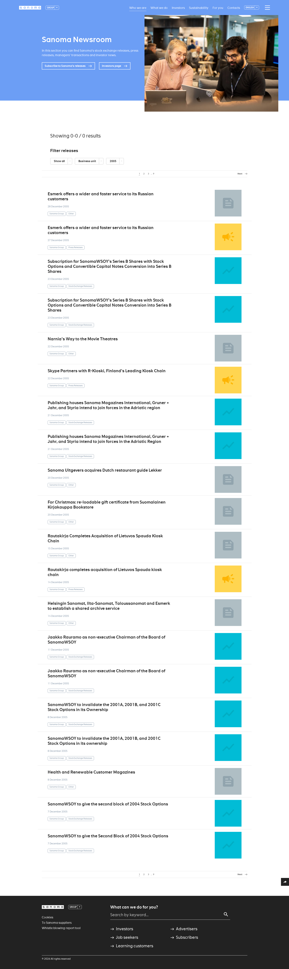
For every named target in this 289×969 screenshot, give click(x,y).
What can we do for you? (134, 907)
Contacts (233, 8)
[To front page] (30, 8)
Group (50, 7)
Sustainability (198, 8)
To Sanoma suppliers (57, 923)
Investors (178, 8)
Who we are (137, 8)
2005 (113, 161)
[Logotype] (53, 907)
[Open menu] (266, 7)
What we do (159, 8)
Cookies (47, 917)
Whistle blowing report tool (61, 928)
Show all (59, 161)
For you (218, 8)
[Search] (226, 914)
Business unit (87, 161)
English (250, 7)
